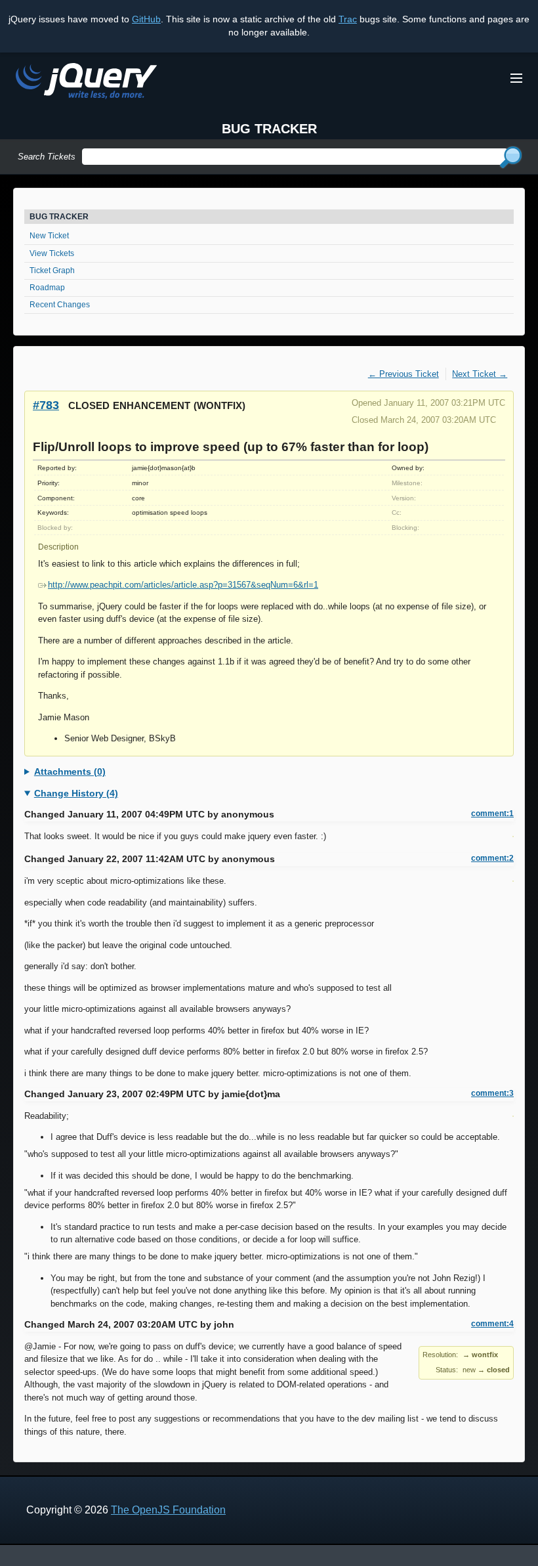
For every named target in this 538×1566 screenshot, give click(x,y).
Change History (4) (76, 793)
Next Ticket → (479, 374)
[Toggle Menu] (516, 78)
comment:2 (492, 858)
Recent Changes (60, 304)
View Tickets (52, 253)
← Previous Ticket (403, 374)
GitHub (146, 19)
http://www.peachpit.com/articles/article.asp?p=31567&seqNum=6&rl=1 (183, 585)
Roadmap (47, 287)
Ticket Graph (52, 270)
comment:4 (492, 1323)
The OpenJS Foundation (168, 1509)
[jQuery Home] (86, 83)
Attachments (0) (70, 771)
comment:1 (492, 813)
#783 (46, 405)
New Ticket (49, 235)
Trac (348, 19)
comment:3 (492, 1093)
